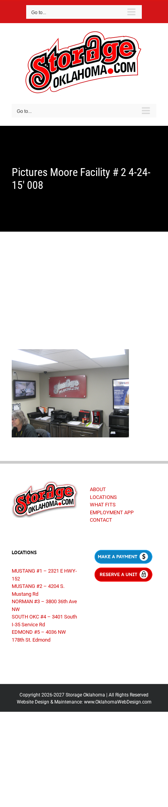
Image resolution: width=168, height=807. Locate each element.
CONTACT (101, 520)
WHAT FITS (103, 505)
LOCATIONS (103, 497)
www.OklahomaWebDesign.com (118, 702)
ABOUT (98, 489)
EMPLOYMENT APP (112, 512)
